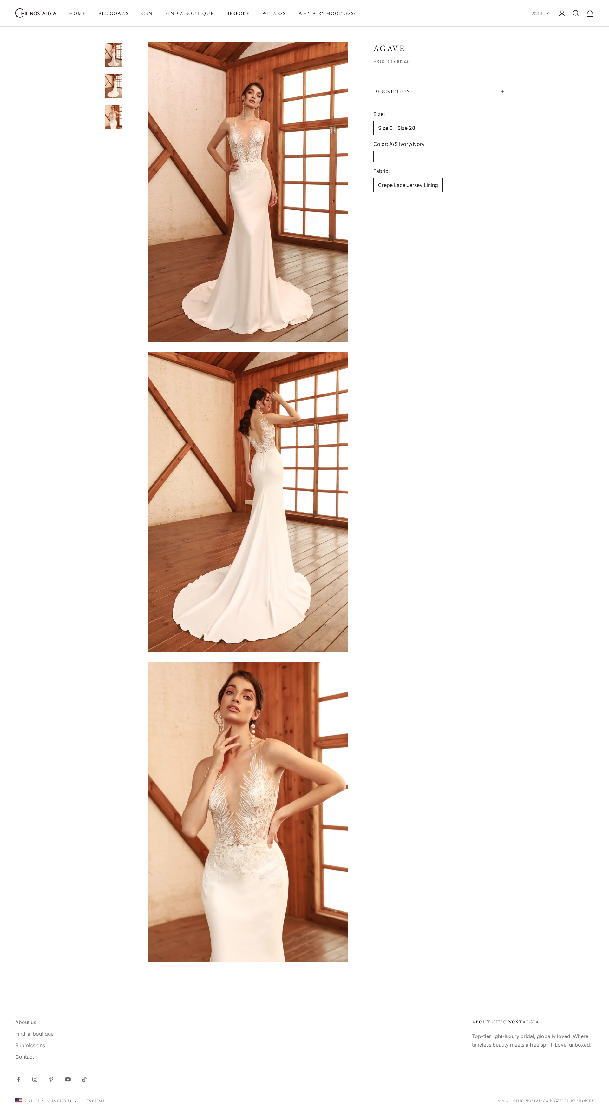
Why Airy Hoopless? (327, 13)
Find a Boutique (189, 13)
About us (25, 1022)
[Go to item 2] (113, 86)
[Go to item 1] (113, 55)
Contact (24, 1057)
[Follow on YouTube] (68, 1079)
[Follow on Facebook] (18, 1079)
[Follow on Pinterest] (51, 1079)
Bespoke (238, 13)
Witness (274, 13)
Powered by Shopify (572, 1100)
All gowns (113, 13)
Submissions (30, 1045)
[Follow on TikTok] (84, 1079)
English (95, 1100)
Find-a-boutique (34, 1033)
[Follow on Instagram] (35, 1079)
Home (77, 13)
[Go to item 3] (113, 117)
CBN (147, 13)
